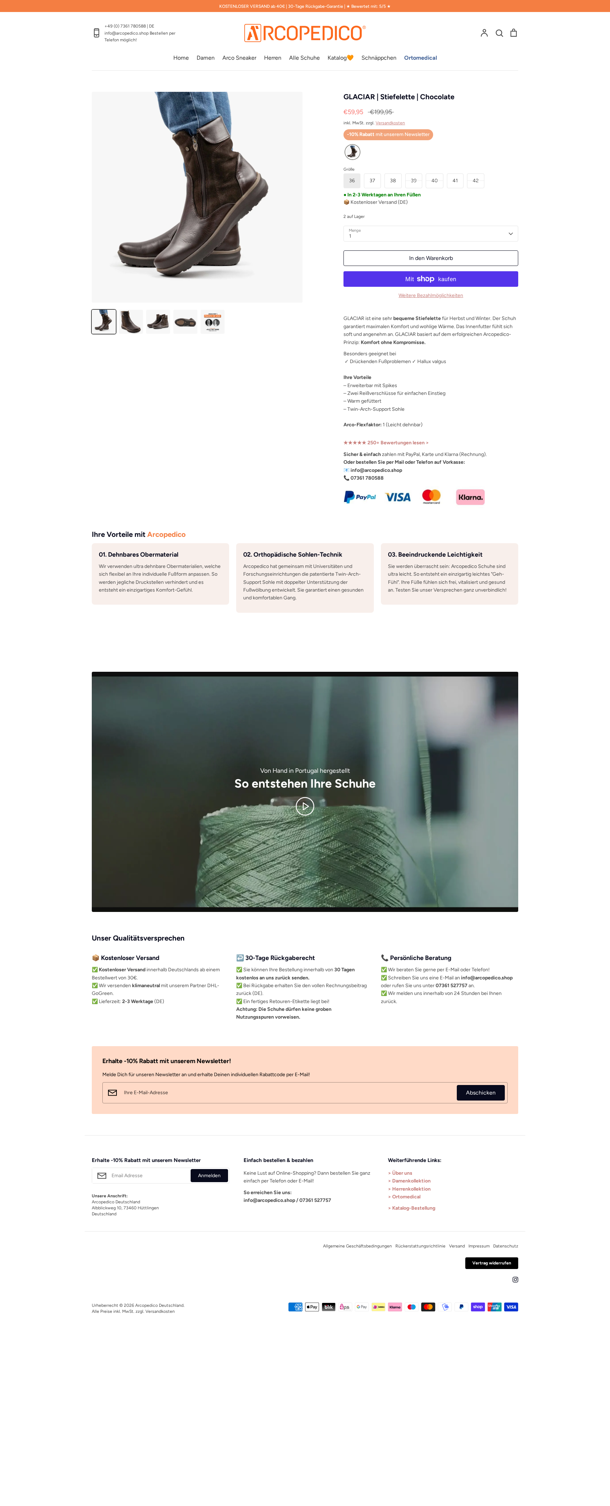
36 (352, 181)
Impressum (479, 1246)
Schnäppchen (378, 57)
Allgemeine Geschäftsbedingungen (357, 1246)
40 (434, 181)
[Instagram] (515, 1280)
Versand (457, 1246)
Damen (206, 57)
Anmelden (209, 1176)
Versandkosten (390, 122)
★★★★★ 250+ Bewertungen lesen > (386, 443)
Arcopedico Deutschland (159, 1305)
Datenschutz (505, 1246)
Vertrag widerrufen (491, 1262)
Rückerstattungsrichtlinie (420, 1246)
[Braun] (352, 152)
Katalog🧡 (341, 57)
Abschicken (481, 1092)
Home (181, 57)
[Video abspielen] (305, 806)
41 (455, 181)
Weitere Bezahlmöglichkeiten (431, 295)
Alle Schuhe (304, 57)
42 (476, 181)
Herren (272, 57)
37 (372, 181)
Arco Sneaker (239, 57)
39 (414, 181)
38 (393, 181)
